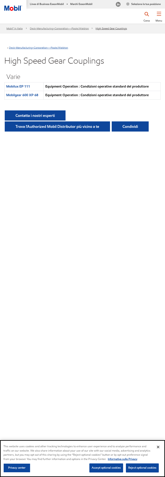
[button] (159, 18)
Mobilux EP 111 (18, 86)
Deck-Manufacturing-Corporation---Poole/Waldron (59, 28)
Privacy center (17, 468)
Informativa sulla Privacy (122, 459)
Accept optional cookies (106, 468)
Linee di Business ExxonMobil (47, 4)
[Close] (158, 447)
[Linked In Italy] (118, 5)
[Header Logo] (13, 5)
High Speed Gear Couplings (111, 28)
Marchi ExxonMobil (81, 4)
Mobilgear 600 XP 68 (22, 95)
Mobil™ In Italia (14, 28)
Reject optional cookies (142, 468)
